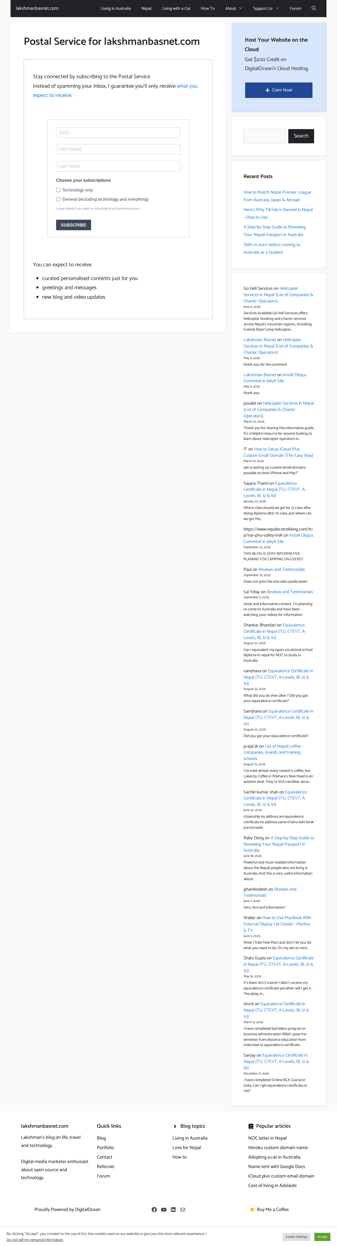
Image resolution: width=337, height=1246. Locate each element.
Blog (101, 1138)
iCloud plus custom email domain (281, 1176)
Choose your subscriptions (83, 180)
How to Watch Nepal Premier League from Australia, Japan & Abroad (277, 196)
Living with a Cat (176, 8)
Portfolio (105, 1148)
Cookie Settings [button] (296, 1237)
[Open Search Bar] (313, 8)
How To (208, 8)
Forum (295, 8)
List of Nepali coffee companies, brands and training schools (272, 753)
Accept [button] (322, 1237)
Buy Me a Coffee (273, 1210)
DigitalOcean (88, 1210)
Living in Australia (116, 8)
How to (179, 1157)
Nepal (146, 8)
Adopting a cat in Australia (274, 1157)
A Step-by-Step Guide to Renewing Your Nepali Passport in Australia (275, 230)
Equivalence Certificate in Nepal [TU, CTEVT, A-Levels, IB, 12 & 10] (275, 490)
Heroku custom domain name (278, 1148)
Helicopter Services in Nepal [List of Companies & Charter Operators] (278, 295)
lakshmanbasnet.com (37, 8)
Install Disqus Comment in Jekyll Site (275, 378)
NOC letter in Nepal (267, 1138)
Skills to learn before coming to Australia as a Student (272, 248)
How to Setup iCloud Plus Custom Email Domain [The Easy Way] (278, 452)
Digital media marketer (43, 1162)
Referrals (106, 1167)
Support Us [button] (262, 8)
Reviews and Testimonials (282, 569)
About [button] (230, 8)
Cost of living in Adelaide (272, 1186)
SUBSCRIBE (73, 225)
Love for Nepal (186, 1148)
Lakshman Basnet (260, 340)
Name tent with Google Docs (276, 1167)
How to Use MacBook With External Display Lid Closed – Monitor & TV (277, 924)
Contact (104, 1157)
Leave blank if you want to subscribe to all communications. (98, 208)
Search (301, 136)
